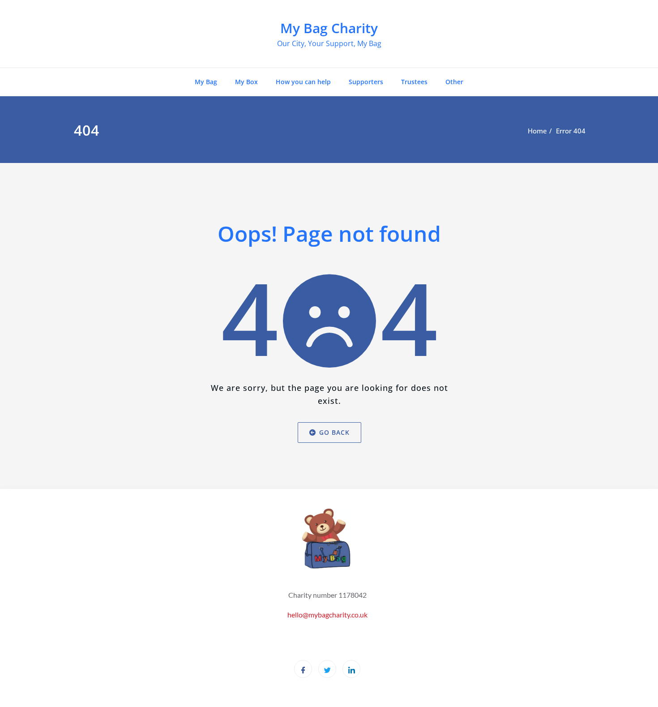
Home (537, 130)
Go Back (334, 432)
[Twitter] (327, 669)
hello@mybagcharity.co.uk (327, 614)
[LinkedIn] (351, 669)
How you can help (303, 81)
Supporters (366, 81)
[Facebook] (303, 669)
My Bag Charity (329, 28)
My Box (246, 81)
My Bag (206, 81)
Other (454, 81)
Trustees (414, 81)
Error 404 (570, 130)
